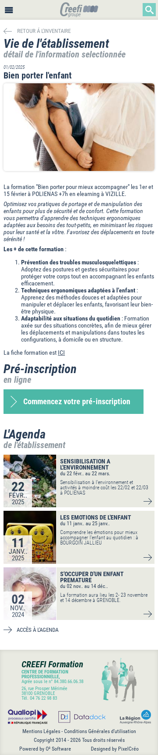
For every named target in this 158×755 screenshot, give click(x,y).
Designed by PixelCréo (115, 749)
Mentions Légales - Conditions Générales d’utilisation (79, 731)
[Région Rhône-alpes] (133, 716)
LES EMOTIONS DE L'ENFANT (95, 517)
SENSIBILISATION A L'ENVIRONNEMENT (85, 464)
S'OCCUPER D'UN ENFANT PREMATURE (92, 577)
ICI (61, 352)
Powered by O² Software (45, 749)
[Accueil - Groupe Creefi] (79, 10)
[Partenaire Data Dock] (81, 716)
